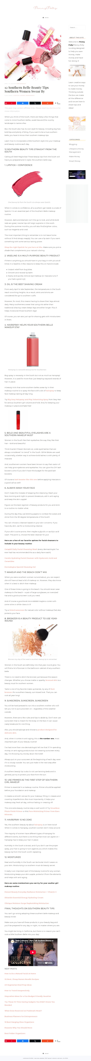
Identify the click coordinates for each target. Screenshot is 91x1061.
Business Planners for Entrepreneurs (21, 1016)
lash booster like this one (26, 480)
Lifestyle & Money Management (24, 95)
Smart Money (74, 161)
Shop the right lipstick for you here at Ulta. (24, 247)
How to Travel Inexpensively (17, 991)
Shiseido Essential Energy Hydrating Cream (24, 898)
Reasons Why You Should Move (18, 1028)
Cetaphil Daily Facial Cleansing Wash (21, 549)
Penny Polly (45, 7)
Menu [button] (47, 17)
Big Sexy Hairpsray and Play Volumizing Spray (28, 400)
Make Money (74, 157)
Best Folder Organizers (15, 1033)
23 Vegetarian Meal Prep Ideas (18, 985)
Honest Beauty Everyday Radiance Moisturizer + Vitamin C (31, 892)
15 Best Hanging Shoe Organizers (19, 1022)
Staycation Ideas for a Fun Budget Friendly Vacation (28, 996)
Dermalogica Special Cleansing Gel (20, 567)
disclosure (53, 108)
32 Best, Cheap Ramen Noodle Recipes (22, 979)
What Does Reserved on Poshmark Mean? (23, 1011)
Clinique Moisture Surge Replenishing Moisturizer (27, 903)
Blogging (73, 144)
